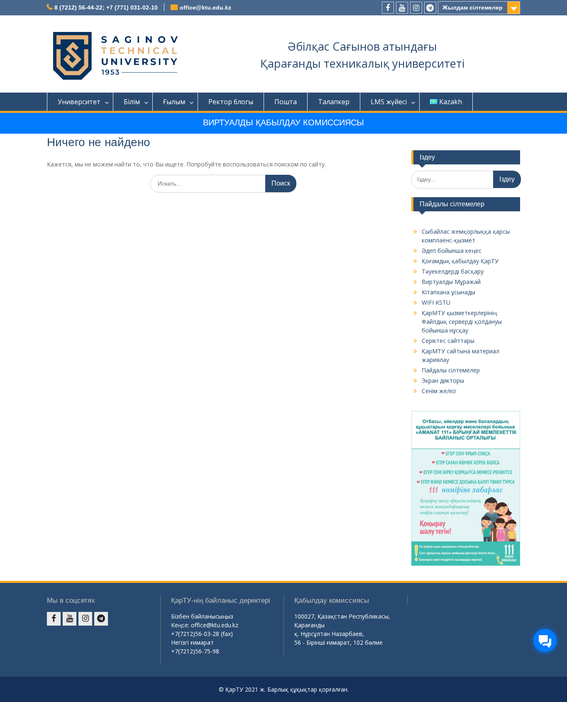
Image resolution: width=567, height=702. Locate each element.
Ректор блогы (230, 101)
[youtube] (402, 8)
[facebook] (388, 8)
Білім (132, 101)
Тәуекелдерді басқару (453, 271)
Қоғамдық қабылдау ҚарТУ (460, 261)
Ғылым (174, 101)
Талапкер (333, 101)
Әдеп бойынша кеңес (451, 250)
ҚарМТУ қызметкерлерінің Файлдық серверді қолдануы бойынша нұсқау (462, 321)
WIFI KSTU (436, 302)
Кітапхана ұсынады (448, 292)
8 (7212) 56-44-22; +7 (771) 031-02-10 (106, 7)
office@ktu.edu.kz (205, 7)
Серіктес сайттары (448, 341)
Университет (79, 101)
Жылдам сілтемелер (472, 7)
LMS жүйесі (389, 101)
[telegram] (430, 8)
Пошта (285, 101)
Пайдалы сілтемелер (451, 370)
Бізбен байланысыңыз (202, 616)
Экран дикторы (443, 380)
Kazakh (450, 101)
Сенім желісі (439, 391)
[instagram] (416, 8)
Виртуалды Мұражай (451, 282)
